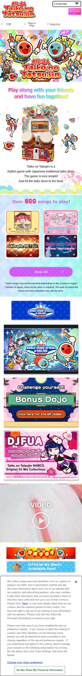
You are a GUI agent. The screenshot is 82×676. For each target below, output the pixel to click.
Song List (55, 24)
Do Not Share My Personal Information (40, 670)
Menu (71, 12)
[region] (41, 626)
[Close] (76, 582)
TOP (8, 24)
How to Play (32, 24)
